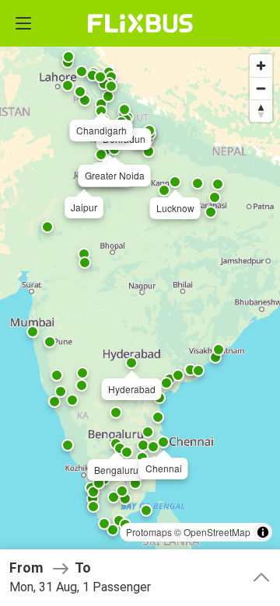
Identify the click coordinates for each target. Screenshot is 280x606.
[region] (140, 303)
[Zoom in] (261, 65)
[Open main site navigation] (23, 23)
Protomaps (149, 531)
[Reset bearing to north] (261, 110)
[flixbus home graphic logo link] (140, 23)
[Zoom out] (261, 88)
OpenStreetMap (217, 531)
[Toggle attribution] (263, 532)
